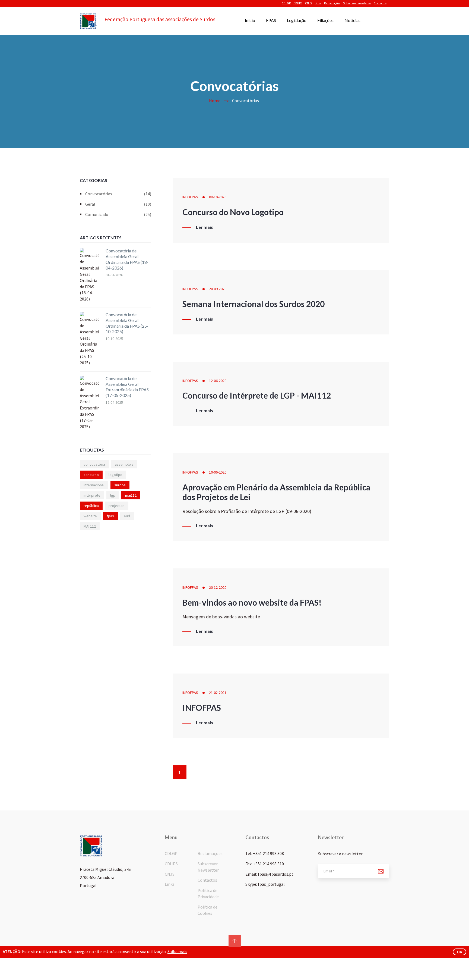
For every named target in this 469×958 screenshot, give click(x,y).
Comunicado (118, 214)
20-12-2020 (217, 587)
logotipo (115, 474)
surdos (120, 485)
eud (127, 516)
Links (318, 3)
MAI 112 (90, 526)
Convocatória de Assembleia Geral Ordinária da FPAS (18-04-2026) (127, 259)
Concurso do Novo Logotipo (233, 212)
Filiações (325, 20)
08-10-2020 (217, 197)
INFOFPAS (190, 197)
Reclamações (332, 3)
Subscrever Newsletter (357, 3)
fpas (110, 516)
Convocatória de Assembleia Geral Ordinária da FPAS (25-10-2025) (127, 323)
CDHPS (297, 3)
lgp (112, 495)
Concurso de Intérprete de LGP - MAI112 (256, 395)
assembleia (124, 464)
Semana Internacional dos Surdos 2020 (253, 304)
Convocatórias (118, 193)
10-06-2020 (217, 472)
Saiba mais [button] (177, 951)
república (91, 505)
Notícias (352, 20)
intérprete (92, 495)
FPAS (271, 20)
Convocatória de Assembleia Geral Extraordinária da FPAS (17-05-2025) (127, 387)
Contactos (380, 3)
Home (214, 100)
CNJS (308, 3)
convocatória (94, 464)
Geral (118, 204)
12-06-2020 (217, 380)
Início (250, 20)
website (90, 516)
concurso (91, 474)
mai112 (131, 495)
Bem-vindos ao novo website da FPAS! (252, 602)
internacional (94, 485)
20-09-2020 (217, 288)
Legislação (296, 20)
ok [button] (459, 951)
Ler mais (204, 227)
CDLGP (286, 3)
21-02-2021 (217, 692)
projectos (117, 505)
